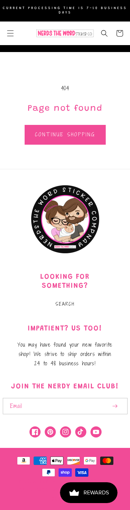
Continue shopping (65, 134)
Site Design (53, 489)
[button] (10, 33)
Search (65, 303)
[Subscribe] (115, 406)
